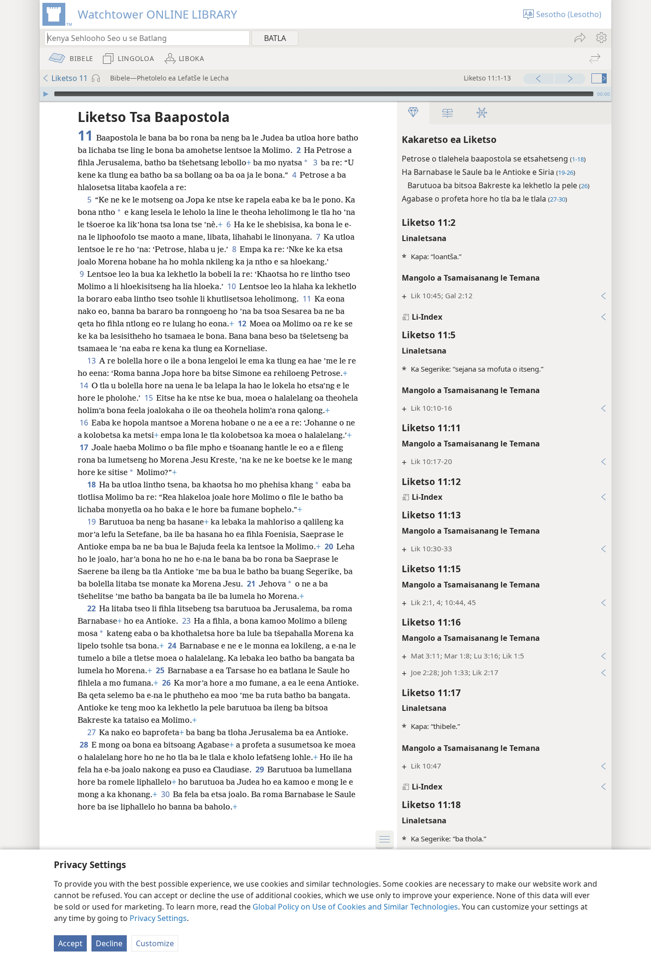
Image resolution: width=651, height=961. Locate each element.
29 (260, 769)
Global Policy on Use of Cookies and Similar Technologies (355, 906)
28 (85, 744)
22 (92, 608)
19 (92, 521)
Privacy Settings (158, 918)
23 (187, 621)
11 (308, 298)
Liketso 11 (69, 78)
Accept (70, 943)
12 (243, 323)
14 (85, 385)
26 (167, 683)
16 (85, 422)
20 (330, 546)
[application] (325, 94)
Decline (109, 943)
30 (166, 794)
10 (232, 286)
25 (161, 670)
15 (149, 398)
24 (173, 645)
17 (85, 447)
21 (252, 583)
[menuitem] (600, 37)
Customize (155, 943)
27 (92, 732)
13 (92, 360)
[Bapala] (46, 94)
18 (92, 484)
